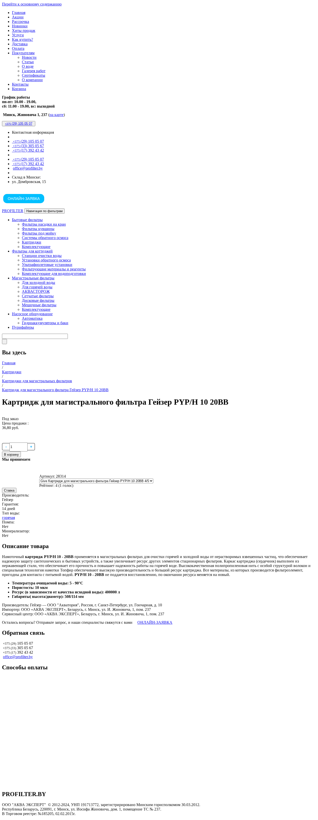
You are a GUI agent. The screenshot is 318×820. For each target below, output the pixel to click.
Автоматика (32, 318)
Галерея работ (33, 71)
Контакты (20, 84)
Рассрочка (20, 21)
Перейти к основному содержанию (32, 4)
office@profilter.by (28, 168)
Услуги (18, 35)
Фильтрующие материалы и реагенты (54, 269)
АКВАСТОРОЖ (36, 291)
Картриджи (31, 242)
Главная (18, 12)
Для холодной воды (38, 282)
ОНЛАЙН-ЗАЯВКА (24, 198)
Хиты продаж (23, 30)
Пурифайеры (23, 327)
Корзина (19, 89)
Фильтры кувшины (38, 229)
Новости (29, 57)
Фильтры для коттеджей (32, 251)
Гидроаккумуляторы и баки (45, 323)
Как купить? (22, 39)
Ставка (9, 490)
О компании (32, 80)
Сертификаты (33, 75)
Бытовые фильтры (27, 220)
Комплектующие (36, 247)
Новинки (20, 26)
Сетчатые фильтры (38, 296)
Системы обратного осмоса (45, 238)
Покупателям (23, 53)
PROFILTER (12, 211)
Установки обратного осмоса (46, 260)
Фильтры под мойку (39, 233)
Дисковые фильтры (38, 300)
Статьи (28, 62)
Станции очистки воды (42, 255)
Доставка (20, 44)
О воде (28, 66)
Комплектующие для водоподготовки (54, 273)
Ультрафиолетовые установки (47, 264)
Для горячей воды (37, 287)
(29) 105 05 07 (18, 124)
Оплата (18, 48)
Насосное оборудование (32, 314)
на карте (56, 115)
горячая (8, 517)
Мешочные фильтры (39, 305)
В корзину (11, 454)
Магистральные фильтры (33, 278)
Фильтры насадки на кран (44, 224)
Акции (18, 17)
